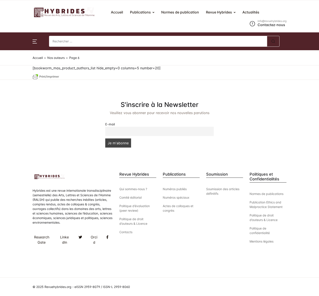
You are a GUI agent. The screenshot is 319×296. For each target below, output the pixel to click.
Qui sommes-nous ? (133, 189)
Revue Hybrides (19, 60)
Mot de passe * (231, 51)
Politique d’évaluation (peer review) (134, 208)
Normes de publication (180, 12)
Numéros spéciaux (176, 197)
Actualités (15, 71)
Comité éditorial (130, 197)
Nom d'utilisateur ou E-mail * (243, 28)
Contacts (125, 232)
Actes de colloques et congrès (178, 208)
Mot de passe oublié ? (294, 73)
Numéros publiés (175, 189)
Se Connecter (265, 89)
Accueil (117, 12)
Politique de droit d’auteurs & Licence (133, 221)
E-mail (110, 124)
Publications (140, 12)
